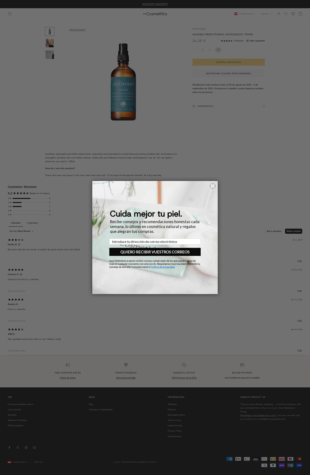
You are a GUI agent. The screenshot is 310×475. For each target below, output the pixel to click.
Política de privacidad (162, 266)
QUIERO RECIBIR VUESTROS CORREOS (155, 251)
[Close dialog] (213, 186)
